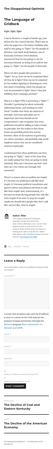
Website (8, 359)
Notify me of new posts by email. (17, 381)
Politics (26, 247)
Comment (9, 276)
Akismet (8, 324)
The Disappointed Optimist (24, 8)
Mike (9, 247)
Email (7, 346)
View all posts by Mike (28, 237)
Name (7, 334)
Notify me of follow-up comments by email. (21, 374)
